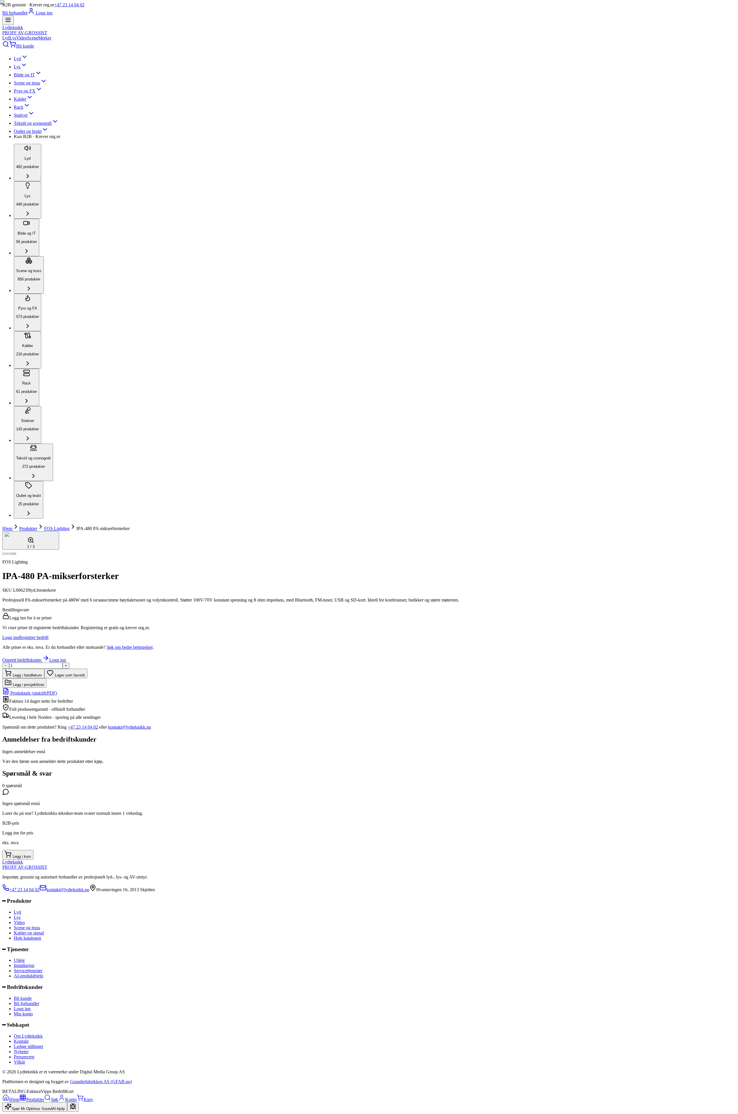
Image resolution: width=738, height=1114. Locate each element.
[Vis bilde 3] (14, 554)
